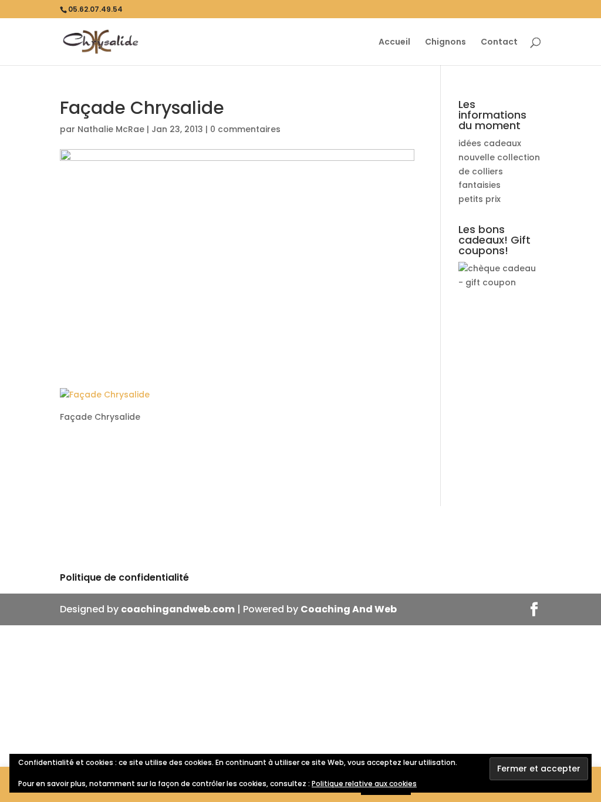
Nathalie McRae (110, 129)
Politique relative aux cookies (364, 783)
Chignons (445, 43)
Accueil (394, 43)
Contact (499, 43)
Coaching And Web (348, 609)
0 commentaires (245, 129)
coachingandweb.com (178, 609)
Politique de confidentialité (124, 577)
